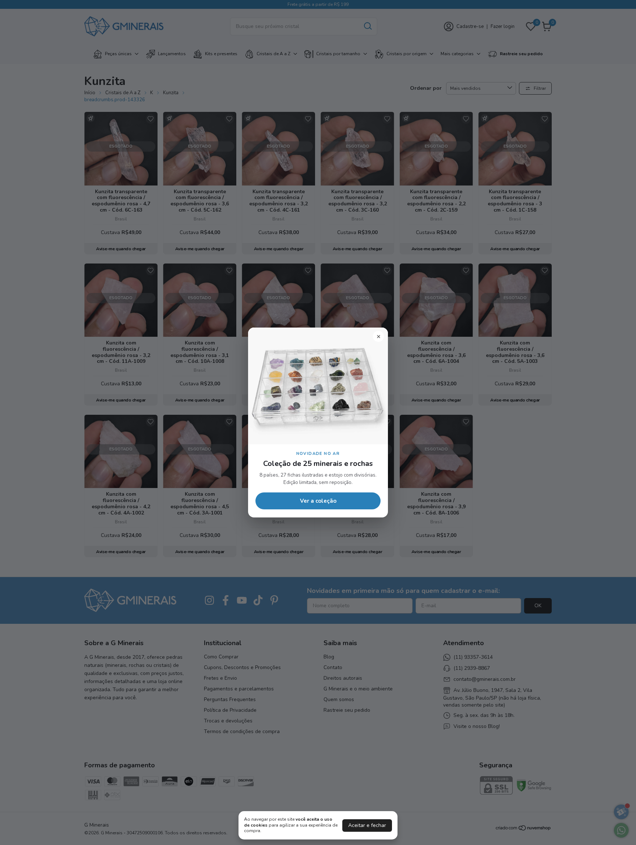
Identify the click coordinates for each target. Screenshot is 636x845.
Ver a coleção (318, 501)
